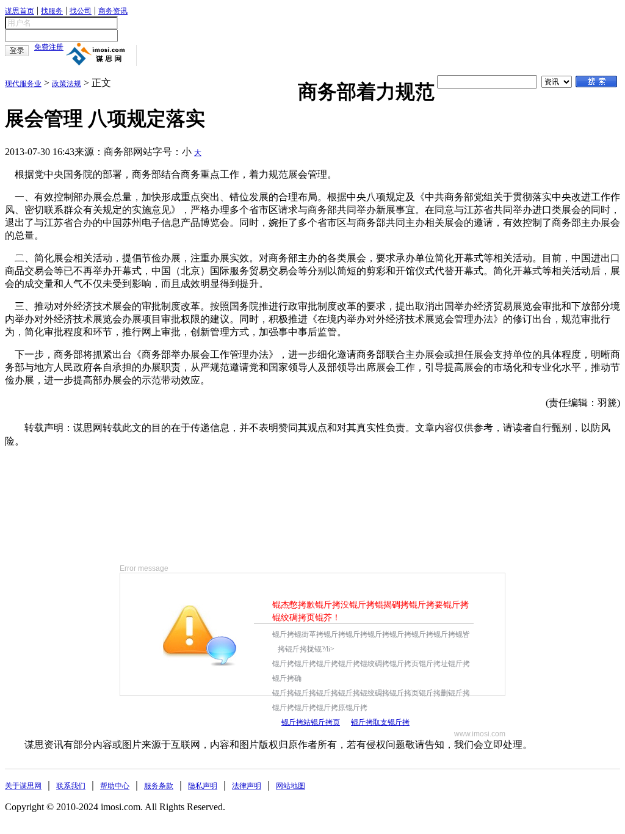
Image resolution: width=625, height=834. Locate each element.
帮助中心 (114, 785)
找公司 (81, 11)
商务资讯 (113, 11)
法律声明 (246, 785)
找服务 (52, 11)
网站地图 (290, 785)
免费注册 (48, 47)
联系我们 (70, 785)
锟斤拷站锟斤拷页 (310, 722)
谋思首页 (19, 11)
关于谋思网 (23, 785)
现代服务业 (23, 83)
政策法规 (66, 83)
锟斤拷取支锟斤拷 (380, 722)
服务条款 (158, 785)
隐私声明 (202, 785)
